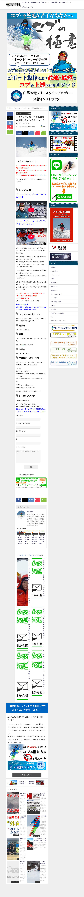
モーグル (53, 305)
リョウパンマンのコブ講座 (57, 313)
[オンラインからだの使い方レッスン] (63, 144)
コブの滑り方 (20, 113)
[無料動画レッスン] (63, 120)
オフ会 (52, 278)
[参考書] (61, 225)
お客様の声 (53, 267)
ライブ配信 (53, 309)
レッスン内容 (54, 2)
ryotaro (44, 126)
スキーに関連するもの (56, 294)
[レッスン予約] (63, 180)
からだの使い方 (55, 271)
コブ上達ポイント (55, 290)
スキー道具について (56, 301)
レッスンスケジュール (65, 2)
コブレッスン (28, 113)
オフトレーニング (55, 275)
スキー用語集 (54, 297)
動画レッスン (45, 2)
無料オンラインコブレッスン (58, 320)
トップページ (25, 2)
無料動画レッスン (35, 2)
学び (52, 317)
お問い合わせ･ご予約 (27, 7)
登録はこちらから (27, 774)
